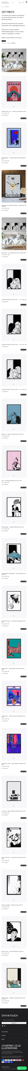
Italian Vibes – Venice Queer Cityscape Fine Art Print (13, 669)
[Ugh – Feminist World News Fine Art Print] (14, 483)
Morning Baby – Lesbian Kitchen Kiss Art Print (13, 527)
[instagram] (4, 1026)
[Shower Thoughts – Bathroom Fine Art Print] (14, 908)
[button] (13, 2)
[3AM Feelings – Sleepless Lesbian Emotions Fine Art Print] (14, 1001)
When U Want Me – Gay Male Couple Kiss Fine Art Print (14, 858)
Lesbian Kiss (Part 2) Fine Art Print (10, 344)
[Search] (23, 2)
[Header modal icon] (13, 2)
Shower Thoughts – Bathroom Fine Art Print (12, 905)
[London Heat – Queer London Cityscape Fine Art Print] (14, 719)
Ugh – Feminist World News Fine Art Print (11, 480)
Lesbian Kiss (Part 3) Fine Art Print (10, 389)
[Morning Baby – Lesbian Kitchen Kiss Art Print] (14, 530)
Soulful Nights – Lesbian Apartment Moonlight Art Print (14, 158)
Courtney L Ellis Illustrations (11, 1068)
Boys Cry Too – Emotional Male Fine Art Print (12, 951)
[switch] (19, 2)
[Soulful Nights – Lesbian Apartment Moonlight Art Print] (14, 161)
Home (3, 6)
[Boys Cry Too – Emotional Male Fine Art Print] (14, 954)
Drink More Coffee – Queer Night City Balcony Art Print (14, 764)
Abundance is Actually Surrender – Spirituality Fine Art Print (14, 206)
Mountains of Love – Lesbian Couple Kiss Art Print (14, 111)
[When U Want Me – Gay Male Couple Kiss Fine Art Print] (14, 861)
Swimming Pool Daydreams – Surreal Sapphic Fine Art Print (14, 574)
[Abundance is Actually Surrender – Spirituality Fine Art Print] (14, 209)
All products (5, 115)
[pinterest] (2, 1026)
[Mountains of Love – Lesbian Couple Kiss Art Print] (14, 114)
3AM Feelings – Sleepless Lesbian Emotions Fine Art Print (13, 998)
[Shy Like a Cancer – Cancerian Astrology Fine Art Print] (14, 624)
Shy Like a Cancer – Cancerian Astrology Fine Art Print (14, 621)
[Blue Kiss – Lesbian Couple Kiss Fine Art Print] (14, 437)
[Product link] (14, 92)
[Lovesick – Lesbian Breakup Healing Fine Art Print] (14, 814)
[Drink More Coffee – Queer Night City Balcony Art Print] (14, 767)
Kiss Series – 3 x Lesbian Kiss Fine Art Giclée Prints (14, 253)
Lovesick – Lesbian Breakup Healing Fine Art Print (13, 811)
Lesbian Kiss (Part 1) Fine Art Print (10, 299)
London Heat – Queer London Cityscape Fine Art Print (13, 716)
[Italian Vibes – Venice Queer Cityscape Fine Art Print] (14, 672)
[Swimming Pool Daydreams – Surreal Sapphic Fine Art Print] (14, 577)
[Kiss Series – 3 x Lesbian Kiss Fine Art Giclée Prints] (14, 256)
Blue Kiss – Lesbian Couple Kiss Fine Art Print (12, 434)
